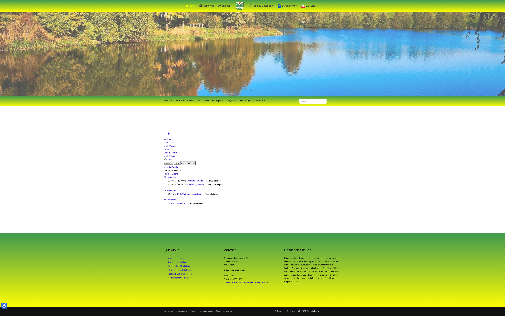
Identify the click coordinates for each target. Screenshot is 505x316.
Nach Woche (169, 146)
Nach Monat (169, 142)
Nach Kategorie (170, 156)
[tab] (242, 90)
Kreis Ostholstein (175, 258)
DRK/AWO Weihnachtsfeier (189, 194)
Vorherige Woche (171, 167)
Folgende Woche (171, 174)
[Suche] (168, 159)
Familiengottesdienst (176, 203)
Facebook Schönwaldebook (180, 274)
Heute (166, 149)
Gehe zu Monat (170, 153)
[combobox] (313, 101)
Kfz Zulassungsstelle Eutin (179, 270)
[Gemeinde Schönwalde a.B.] (240, 6)
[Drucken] (169, 133)
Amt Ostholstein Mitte (177, 262)
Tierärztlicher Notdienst (179, 278)
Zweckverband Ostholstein (179, 266)
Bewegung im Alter (195, 181)
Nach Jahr (168, 139)
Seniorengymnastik (195, 184)
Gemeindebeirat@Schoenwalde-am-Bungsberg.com (246, 282)
